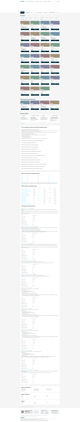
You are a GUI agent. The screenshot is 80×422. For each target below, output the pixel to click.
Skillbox (43, 115)
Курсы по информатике (49, 389)
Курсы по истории (23, 390)
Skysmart (22, 178)
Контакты (24, 415)
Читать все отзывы (22, 123)
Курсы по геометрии (36, 389)
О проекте (21, 415)
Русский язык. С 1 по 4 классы (24, 189)
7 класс (22, 397)
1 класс (22, 395)
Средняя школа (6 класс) (26, 308)
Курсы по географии (23, 389)
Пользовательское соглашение (37, 415)
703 (48, 178)
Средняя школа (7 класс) (23, 200)
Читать (27, 119)
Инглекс (47, 402)
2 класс (35, 395)
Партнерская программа (28, 415)
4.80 (38, 189)
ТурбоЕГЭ (22, 403)
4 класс (22, 396)
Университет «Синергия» (36, 115)
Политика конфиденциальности (44, 415)
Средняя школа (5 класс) (23, 197)
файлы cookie (27, 420)
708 (48, 181)
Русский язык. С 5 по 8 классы (24, 192)
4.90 (38, 203)
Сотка (21, 181)
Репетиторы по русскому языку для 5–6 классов (26, 203)
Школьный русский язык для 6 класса (27, 260)
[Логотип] (34, 417)
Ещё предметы (41, 17)
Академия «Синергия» (55, 115)
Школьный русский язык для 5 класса (25, 195)
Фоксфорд (22, 402)
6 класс (47, 396)
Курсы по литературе (36, 390)
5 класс (35, 396)
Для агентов (32, 415)
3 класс (47, 395)
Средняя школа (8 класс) (26, 350)
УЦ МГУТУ (24, 115)
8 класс (35, 397)
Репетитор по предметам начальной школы (28, 226)
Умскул (34, 402)
